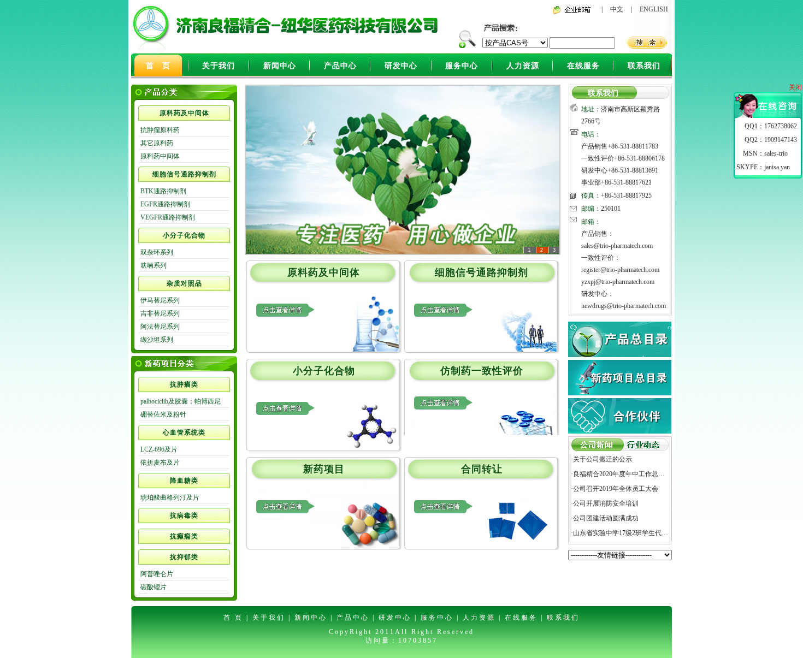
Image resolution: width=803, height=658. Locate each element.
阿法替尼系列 (160, 326)
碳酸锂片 (153, 587)
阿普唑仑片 (156, 574)
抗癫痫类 (184, 536)
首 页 (158, 66)
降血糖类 (184, 480)
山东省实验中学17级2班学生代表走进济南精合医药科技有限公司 (666, 533)
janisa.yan (777, 167)
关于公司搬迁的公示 (602, 459)
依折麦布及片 (160, 462)
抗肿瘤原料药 (160, 130)
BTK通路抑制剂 (163, 191)
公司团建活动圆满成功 (606, 518)
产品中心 (340, 66)
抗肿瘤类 (184, 384)
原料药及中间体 (184, 113)
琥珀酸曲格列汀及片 (169, 497)
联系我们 (644, 66)
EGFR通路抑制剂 (165, 204)
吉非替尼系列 (160, 313)
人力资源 (522, 66)
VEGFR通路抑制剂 (167, 217)
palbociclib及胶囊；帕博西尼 (180, 401)
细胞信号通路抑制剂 (184, 174)
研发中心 (401, 66)
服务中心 (461, 66)
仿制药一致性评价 (481, 370)
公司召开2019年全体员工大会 (615, 489)
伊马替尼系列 (160, 300)
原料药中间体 (160, 156)
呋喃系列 (153, 265)
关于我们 (218, 66)
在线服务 (583, 66)
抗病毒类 (184, 515)
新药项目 (324, 469)
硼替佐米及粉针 (163, 414)
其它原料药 (156, 143)
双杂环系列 (156, 252)
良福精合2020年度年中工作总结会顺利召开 (635, 474)
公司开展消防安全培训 (606, 503)
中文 (616, 9)
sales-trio (776, 153)
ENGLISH (654, 9)
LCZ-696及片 (159, 449)
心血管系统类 (184, 432)
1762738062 (780, 126)
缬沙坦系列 (156, 339)
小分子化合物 (184, 235)
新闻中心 (279, 66)
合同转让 (482, 469)
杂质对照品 (184, 283)
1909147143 (780, 140)
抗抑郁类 (184, 557)
